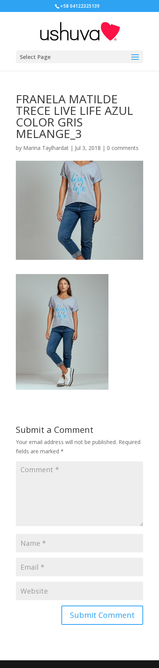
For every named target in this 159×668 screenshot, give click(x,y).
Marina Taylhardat (46, 147)
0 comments (123, 147)
